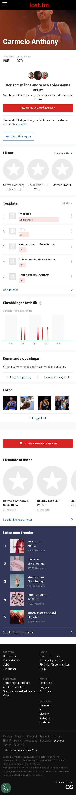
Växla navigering (5, 5)
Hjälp (43, 668)
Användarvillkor (12, 760)
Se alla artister (64, 153)
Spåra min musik (50, 656)
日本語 (7, 740)
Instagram (46, 718)
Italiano (57, 736)
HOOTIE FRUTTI (37, 595)
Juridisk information (53, 760)
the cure (33, 559)
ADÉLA (31, 545)
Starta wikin (19, 124)
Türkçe (7, 744)
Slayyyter (33, 617)
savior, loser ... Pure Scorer (37, 244)
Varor (6, 695)
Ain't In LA (33, 541)
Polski (18, 740)
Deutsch (19, 736)
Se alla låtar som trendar (18, 632)
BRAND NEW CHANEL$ (42, 612)
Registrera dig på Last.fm (38, 107)
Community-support (52, 660)
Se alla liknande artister (17, 519)
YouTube (45, 722)
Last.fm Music (32, 763)
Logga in (45, 687)
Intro (22, 229)
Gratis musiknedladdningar (19, 691)
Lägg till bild (39, 418)
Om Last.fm (10, 656)
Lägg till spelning (20, 377)
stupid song (35, 577)
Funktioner (9, 668)
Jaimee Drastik (62, 184)
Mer (71, 216)
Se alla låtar (10, 289)
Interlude (25, 213)
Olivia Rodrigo (35, 563)
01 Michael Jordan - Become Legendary (45, 259)
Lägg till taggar (21, 136)
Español (32, 736)
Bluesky (44, 713)
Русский (45, 740)
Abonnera (45, 691)
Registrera (46, 682)
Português (30, 740)
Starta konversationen (40, 443)
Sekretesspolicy (31, 760)
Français (45, 736)
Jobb (6, 664)
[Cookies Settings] (6, 788)
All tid (67, 203)
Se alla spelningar (55, 377)
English (7, 736)
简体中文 (19, 744)
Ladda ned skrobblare (16, 682)
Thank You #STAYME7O (34, 274)
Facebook (46, 705)
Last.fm (39, 5)
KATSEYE (33, 599)
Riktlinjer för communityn (55, 664)
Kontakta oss (11, 660)
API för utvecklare (14, 687)
